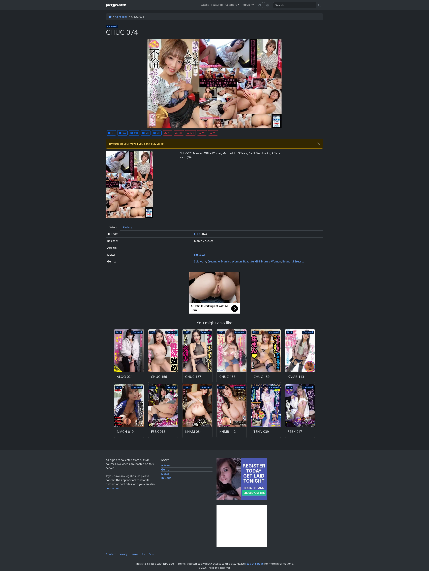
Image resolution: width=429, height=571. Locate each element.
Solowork (200, 261)
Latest (205, 5)
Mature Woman (271, 261)
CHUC (197, 234)
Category (231, 5)
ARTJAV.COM (116, 5)
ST (113, 133)
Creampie (213, 261)
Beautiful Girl (251, 261)
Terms (134, 554)
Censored (121, 17)
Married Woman (231, 261)
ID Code (166, 478)
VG (147, 133)
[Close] (319, 143)
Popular (247, 5)
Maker (165, 474)
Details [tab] (113, 227)
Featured (217, 5)
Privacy (123, 554)
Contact (111, 554)
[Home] (110, 17)
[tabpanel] (214, 249)
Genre (165, 469)
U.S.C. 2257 (148, 554)
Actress (166, 465)
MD (136, 133)
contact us (112, 488)
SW (124, 133)
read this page (254, 563)
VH (158, 133)
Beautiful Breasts (293, 261)
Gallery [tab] (127, 227)
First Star (199, 254)
